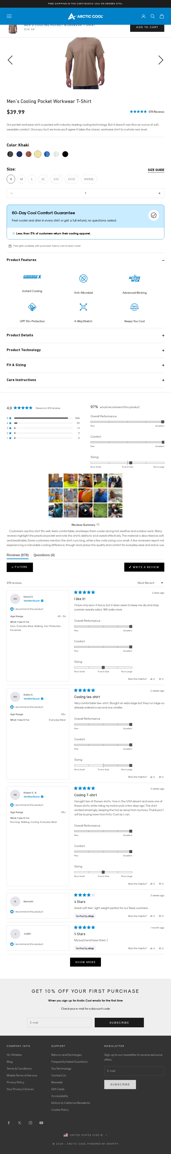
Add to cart (147, 27)
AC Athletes (14, 1054)
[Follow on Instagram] (30, 1123)
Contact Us (58, 1075)
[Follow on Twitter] (20, 1123)
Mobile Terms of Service (22, 1075)
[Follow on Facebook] (9, 1123)
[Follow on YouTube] (41, 1123)
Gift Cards (57, 1089)
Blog (10, 1061)
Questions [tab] (44, 556)
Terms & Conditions (19, 1068)
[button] (147, 111)
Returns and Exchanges (66, 1054)
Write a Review (148, 568)
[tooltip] (97, 524)
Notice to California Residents (70, 1102)
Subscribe (119, 1022)
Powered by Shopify (102, 1144)
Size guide (156, 170)
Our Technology (61, 1068)
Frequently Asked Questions (69, 1061)
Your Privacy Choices (20, 1089)
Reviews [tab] (18, 556)
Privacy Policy (15, 1082)
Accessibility (59, 1096)
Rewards (57, 1082)
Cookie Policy (60, 1109)
